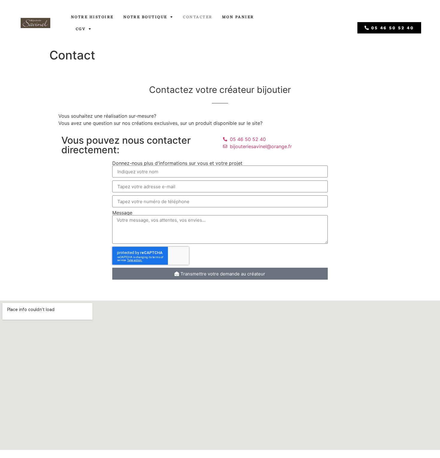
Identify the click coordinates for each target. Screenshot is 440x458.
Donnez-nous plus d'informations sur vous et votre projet (177, 163)
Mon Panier (238, 17)
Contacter (198, 17)
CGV (81, 29)
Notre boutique (145, 17)
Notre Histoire (92, 17)
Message (122, 212)
